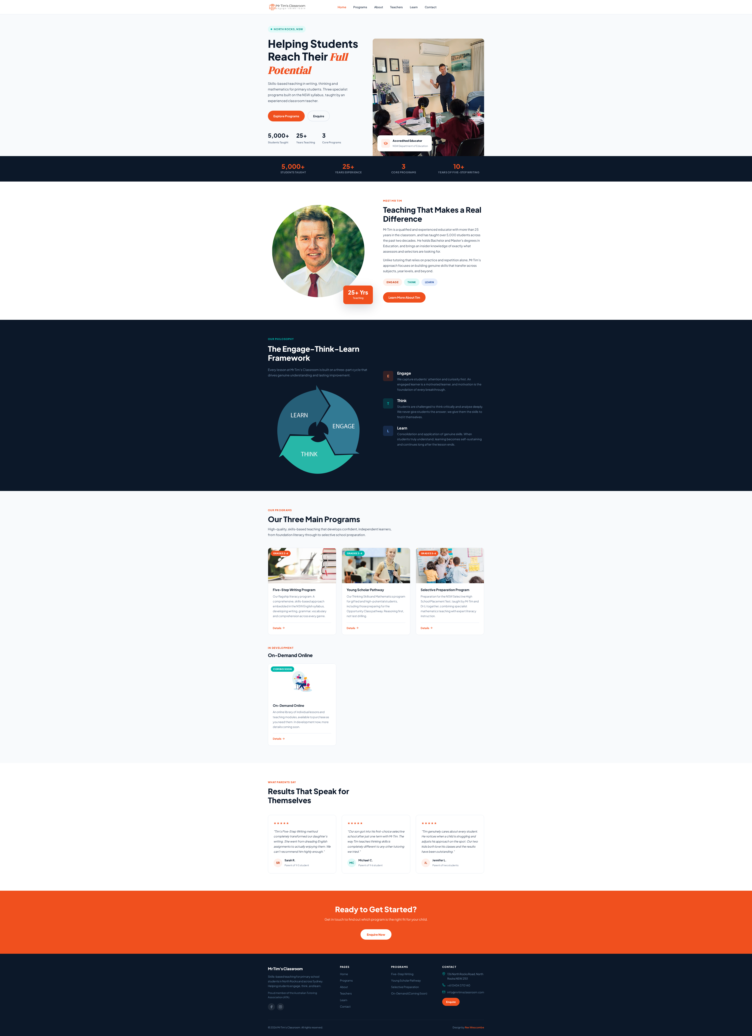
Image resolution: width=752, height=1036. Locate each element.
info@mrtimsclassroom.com (465, 992)
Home (342, 7)
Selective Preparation (405, 987)
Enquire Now (376, 934)
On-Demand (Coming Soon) (409, 993)
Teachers (396, 7)
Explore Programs (286, 116)
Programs (360, 7)
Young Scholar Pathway (406, 980)
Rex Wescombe (474, 1027)
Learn (414, 7)
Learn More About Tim (404, 297)
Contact (431, 7)
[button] (287, 7)
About (378, 7)
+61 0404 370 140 (458, 985)
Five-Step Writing (402, 974)
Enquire (450, 7)
